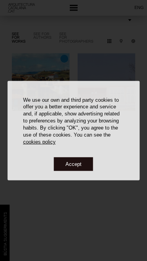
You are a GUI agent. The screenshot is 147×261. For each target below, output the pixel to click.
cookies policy (39, 142)
